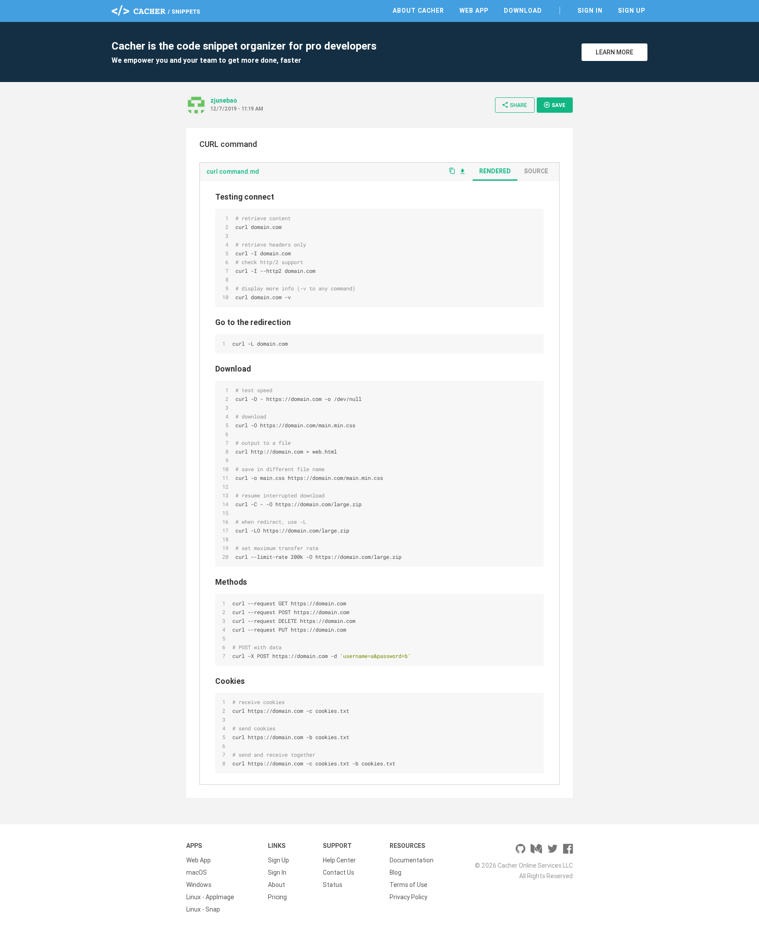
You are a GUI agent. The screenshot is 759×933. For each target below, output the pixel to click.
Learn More (614, 52)
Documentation (412, 860)
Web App (473, 10)
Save (554, 104)
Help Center (339, 860)
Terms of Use (408, 885)
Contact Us (338, 872)
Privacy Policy (408, 897)
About (276, 885)
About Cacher (418, 10)
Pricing (277, 897)
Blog (395, 872)
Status (332, 885)
